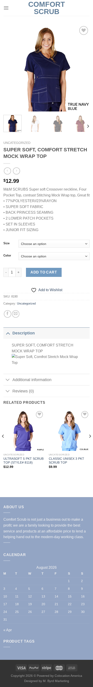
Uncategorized (16, 143)
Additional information (31, 379)
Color (7, 255)
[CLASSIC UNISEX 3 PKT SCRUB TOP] (69, 430)
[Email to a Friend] (15, 314)
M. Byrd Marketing (55, 681)
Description (23, 333)
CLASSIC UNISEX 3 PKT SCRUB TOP (66, 460)
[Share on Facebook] (7, 314)
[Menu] (6, 7)
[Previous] (11, 68)
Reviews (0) (23, 391)
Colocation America (68, 675)
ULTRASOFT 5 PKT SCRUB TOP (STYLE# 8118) (23, 460)
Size (6, 243)
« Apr (7, 630)
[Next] (82, 68)
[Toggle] (7, 333)
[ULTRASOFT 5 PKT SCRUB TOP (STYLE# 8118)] (23, 430)
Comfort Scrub (46, 8)
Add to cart (43, 272)
